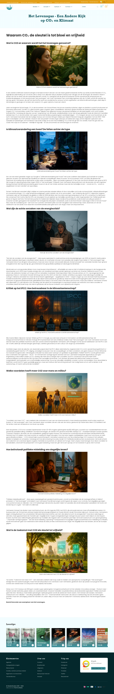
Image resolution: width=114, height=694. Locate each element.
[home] (9, 7)
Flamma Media (18, 687)
